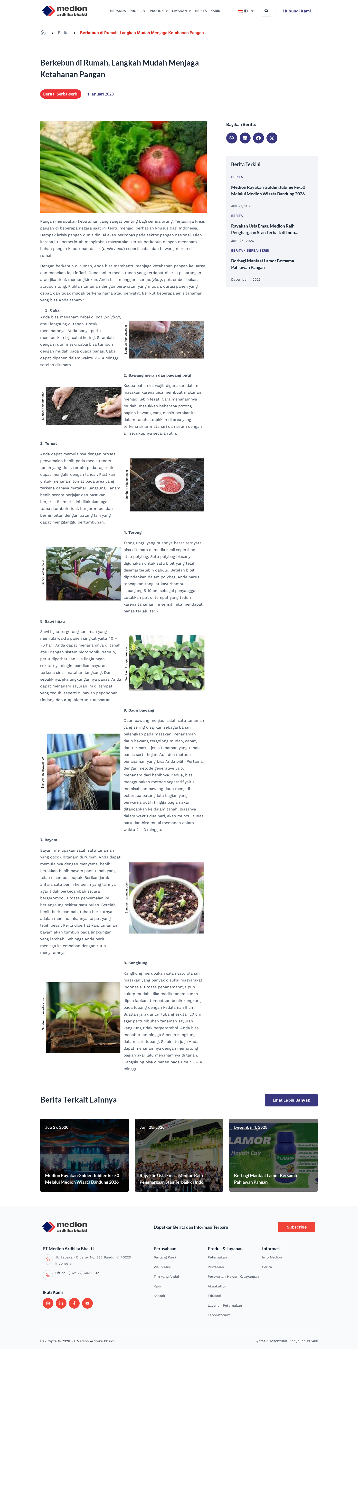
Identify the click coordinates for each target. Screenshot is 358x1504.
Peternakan (217, 1257)
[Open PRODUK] (166, 11)
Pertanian (216, 1267)
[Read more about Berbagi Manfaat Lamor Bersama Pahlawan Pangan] (273, 1155)
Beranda (43, 32)
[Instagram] (48, 1303)
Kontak (159, 1296)
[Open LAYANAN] (189, 11)
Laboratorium (219, 1315)
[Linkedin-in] (61, 1303)
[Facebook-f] (74, 1303)
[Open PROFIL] (144, 11)
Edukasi (214, 1296)
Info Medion (272, 1257)
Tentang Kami (165, 1257)
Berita (63, 32)
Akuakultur (217, 1286)
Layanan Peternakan (225, 1305)
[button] (231, 138)
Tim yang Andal (166, 1276)
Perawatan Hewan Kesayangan (233, 1276)
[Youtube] (87, 1303)
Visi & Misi (162, 1267)
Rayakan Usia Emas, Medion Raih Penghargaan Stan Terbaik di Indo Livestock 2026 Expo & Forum (171, 1182)
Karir (158, 1286)
